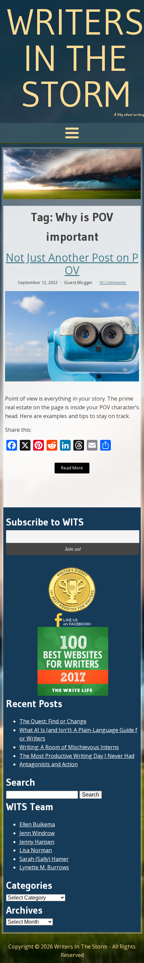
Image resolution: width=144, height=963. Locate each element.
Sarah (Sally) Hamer (44, 859)
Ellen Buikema (37, 824)
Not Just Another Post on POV (72, 264)
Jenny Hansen (36, 841)
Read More (72, 468)
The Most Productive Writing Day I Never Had (76, 756)
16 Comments (112, 282)
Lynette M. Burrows (44, 867)
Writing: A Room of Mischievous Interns (69, 747)
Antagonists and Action (48, 764)
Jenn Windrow (37, 833)
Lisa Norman (35, 850)
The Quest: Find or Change (52, 721)
